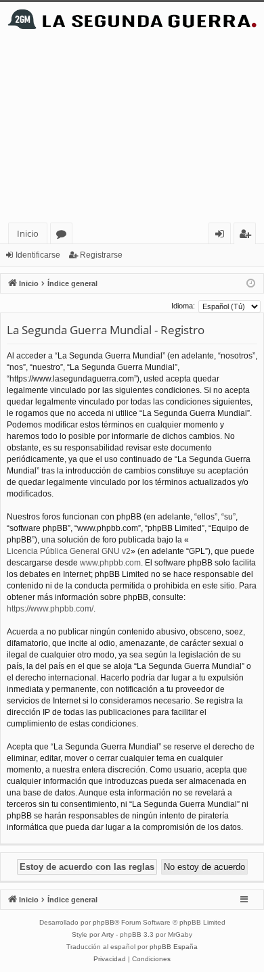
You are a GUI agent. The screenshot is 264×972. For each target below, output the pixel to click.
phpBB (103, 922)
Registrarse (101, 255)
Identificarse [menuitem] (222, 235)
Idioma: (183, 306)
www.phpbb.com (110, 563)
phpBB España (174, 946)
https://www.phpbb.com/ (50, 609)
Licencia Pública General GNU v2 (69, 551)
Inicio (28, 233)
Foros (64, 235)
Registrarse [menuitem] (247, 235)
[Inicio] (132, 19)
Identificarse (38, 255)
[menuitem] (109, 959)
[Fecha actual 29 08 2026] (250, 284)
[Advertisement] (132, 129)
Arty (108, 934)
